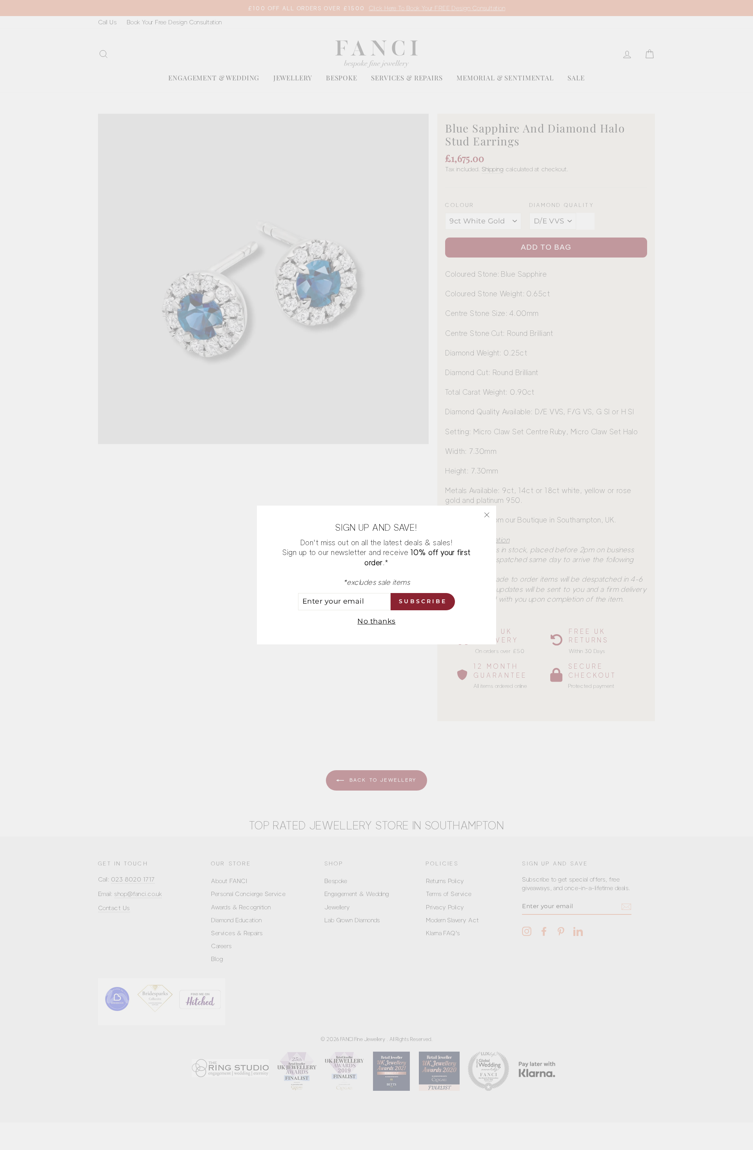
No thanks (376, 621)
